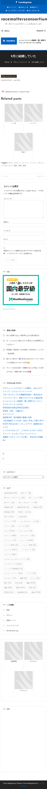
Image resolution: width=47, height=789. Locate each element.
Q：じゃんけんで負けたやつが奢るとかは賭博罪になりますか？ (25, 343)
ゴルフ (10, 163)
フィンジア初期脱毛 (13, 568)
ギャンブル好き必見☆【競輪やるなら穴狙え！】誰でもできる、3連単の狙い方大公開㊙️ (25, 370)
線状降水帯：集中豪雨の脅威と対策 (17, 417)
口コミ (35, 578)
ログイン (9, 615)
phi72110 (17, 80)
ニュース (33, 163)
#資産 (37, 507)
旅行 (7, 583)
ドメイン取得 (11, 545)
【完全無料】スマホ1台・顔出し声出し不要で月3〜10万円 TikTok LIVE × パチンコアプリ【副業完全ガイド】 (23, 423)
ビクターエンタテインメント (17, 559)
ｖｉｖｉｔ (13, 7)
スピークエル (25, 531)
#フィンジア (35, 498)
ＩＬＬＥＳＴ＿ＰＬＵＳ (16, 10)
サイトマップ (8, 414)
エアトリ (9, 526)
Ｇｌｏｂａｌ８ (33, 10)
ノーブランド (28, 550)
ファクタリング (6, 165)
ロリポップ (10, 578)
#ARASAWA (10, 493)
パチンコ (40, 163)
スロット (17, 163)
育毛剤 (8, 592)
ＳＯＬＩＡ (24, 7)
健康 (23, 578)
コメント (7, 199)
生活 (19, 583)
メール (6, 231)
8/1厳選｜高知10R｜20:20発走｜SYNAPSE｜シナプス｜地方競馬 (25, 352)
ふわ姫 (22, 516)
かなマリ (40, 176)
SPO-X (9, 516)
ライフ (31, 573)
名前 (6, 222)
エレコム (23, 526)
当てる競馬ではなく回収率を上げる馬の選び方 (22, 335)
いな (5, 176)
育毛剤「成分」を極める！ (13, 411)
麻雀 (24, 165)
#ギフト (26, 493)
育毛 (32, 587)
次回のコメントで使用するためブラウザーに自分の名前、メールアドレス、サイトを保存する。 (22, 252)
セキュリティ (27, 535)
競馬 (19, 165)
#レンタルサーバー (28, 502)
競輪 (8, 587)
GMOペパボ (24, 512)
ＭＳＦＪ (35, 7)
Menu (7, 31)
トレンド (25, 163)
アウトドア (10, 521)
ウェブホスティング (29, 521)
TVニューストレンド (9, 76)
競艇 (15, 165)
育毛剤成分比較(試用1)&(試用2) (16, 407)
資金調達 (22, 592)
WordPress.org (12, 631)
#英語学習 (23, 507)
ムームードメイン (9, 309)
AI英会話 (9, 512)
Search (40, 31)
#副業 (8, 507)
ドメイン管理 (29, 545)
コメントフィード (12, 625)
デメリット (10, 540)
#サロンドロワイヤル (14, 498)
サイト (5, 239)
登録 (8, 610)
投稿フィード (11, 620)
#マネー (9, 502)
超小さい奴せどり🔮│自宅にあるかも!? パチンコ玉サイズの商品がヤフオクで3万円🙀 (25, 361)
